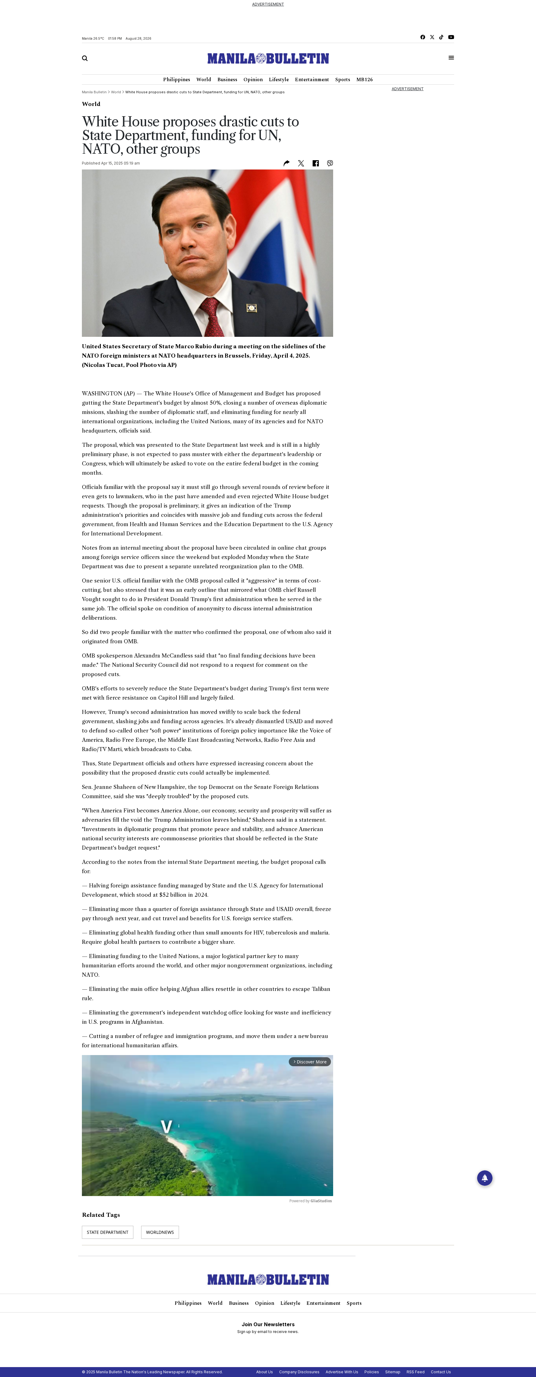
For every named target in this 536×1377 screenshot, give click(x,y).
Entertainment (312, 79)
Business (227, 79)
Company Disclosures (299, 1372)
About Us (264, 1372)
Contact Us (441, 1372)
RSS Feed (416, 1372)
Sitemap (392, 1372)
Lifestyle (279, 79)
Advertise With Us (342, 1372)
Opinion (253, 79)
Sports (342, 79)
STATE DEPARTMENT (107, 1232)
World (203, 79)
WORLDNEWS (160, 1232)
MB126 (364, 79)
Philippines (176, 79)
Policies (371, 1372)
